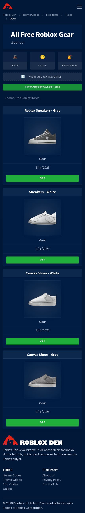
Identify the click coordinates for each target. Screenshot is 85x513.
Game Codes (12, 475)
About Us (48, 475)
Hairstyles (70, 65)
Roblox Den (9, 14)
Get (43, 178)
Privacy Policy (51, 480)
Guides (7, 489)
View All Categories (45, 76)
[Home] (8, 6)
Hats (15, 65)
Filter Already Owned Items (42, 86)
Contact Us (50, 484)
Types (68, 14)
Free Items (52, 14)
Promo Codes (31, 14)
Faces (42, 65)
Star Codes (10, 484)
